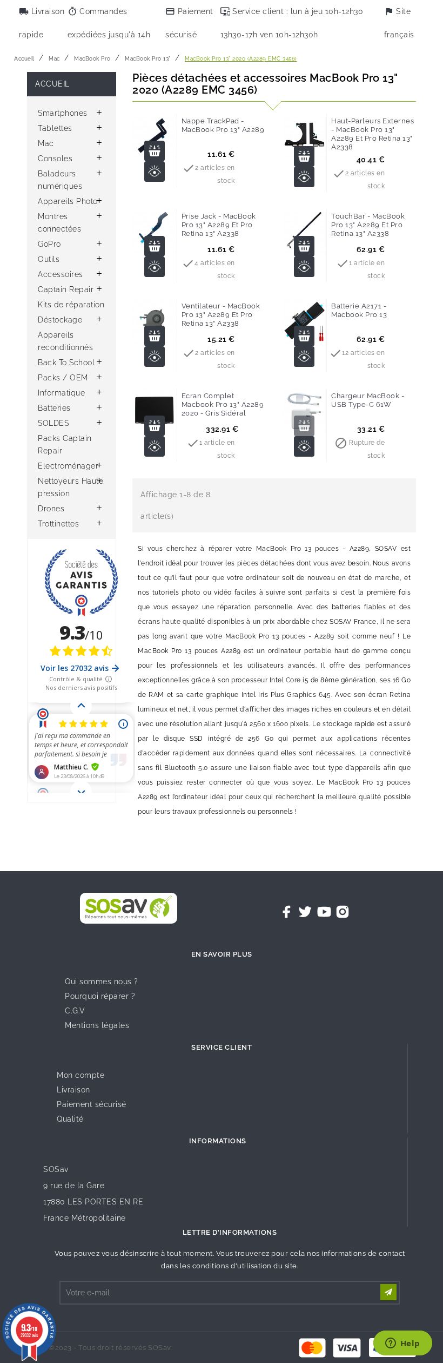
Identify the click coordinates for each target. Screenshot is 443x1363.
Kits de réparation (71, 304)
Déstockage (60, 319)
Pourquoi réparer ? (100, 996)
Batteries (54, 408)
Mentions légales (97, 1025)
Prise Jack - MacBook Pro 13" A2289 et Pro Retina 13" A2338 (219, 225)
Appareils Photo (68, 201)
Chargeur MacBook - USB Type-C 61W (367, 400)
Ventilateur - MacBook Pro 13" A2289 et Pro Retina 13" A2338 (221, 314)
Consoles (55, 158)
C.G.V (75, 1010)
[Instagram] (342, 912)
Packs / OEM (63, 377)
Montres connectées (59, 222)
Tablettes (55, 128)
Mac (46, 143)
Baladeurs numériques (60, 179)
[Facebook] (287, 912)
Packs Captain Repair (65, 444)
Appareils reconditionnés (65, 341)
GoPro (49, 244)
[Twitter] (305, 912)
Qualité (70, 1119)
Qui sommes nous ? (101, 981)
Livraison (73, 1089)
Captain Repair (65, 289)
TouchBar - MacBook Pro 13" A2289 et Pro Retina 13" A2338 (368, 225)
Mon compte (80, 1075)
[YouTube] (324, 912)
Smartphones (63, 113)
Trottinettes (58, 523)
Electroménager (68, 466)
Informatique (61, 393)
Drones (51, 508)
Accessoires (60, 274)
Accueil (52, 84)
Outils (48, 259)
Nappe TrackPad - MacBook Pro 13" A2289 (223, 125)
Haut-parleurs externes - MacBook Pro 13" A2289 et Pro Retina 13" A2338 (372, 134)
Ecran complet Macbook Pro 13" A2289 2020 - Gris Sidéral (223, 404)
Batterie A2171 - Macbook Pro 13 (359, 310)
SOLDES (53, 423)
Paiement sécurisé (91, 1104)
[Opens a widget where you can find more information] (402, 1344)
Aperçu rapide (154, 171)
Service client (221, 1047)
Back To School (66, 362)
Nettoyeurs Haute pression (70, 487)
